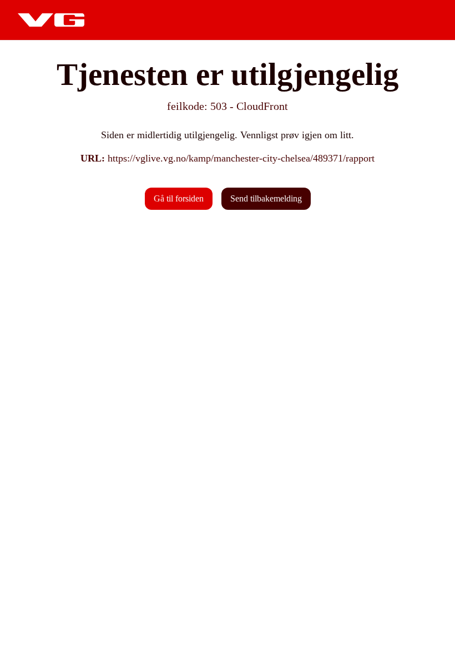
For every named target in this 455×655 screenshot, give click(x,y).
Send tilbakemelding (266, 198)
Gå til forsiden (179, 198)
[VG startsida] (51, 20)
